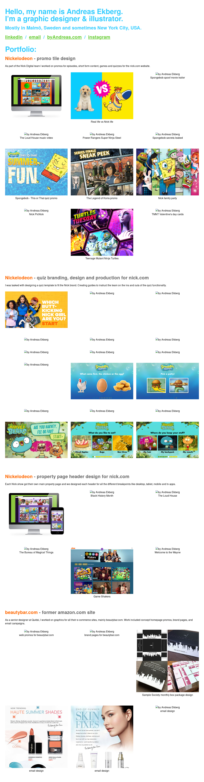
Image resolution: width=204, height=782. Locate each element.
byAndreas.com (64, 37)
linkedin (14, 37)
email (35, 37)
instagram (99, 37)
